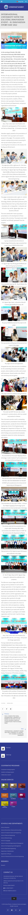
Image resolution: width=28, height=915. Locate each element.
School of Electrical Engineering (8, 835)
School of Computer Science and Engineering (11, 832)
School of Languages (5, 840)
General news (10, 703)
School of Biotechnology (6, 838)
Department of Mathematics (7, 851)
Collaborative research (6, 774)
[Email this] (10, 708)
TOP (14, 898)
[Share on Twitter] (6, 708)
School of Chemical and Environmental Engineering (12, 856)
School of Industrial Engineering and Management (12, 843)
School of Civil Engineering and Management (11, 846)
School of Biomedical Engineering (8, 848)
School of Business (5, 827)
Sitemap (8, 755)
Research (3, 865)
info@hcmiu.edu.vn (12, 890)
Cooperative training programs (8, 769)
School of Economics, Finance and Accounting (11, 830)
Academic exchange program (7, 772)
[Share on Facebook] (2, 708)
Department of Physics (6, 853)
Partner (8, 747)
